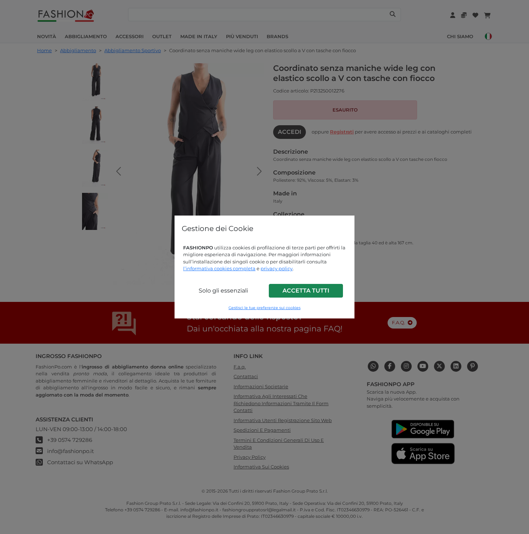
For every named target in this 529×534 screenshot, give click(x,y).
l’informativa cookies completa (219, 268)
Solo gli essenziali (223, 290)
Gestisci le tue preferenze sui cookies (264, 308)
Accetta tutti (305, 290)
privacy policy (277, 268)
